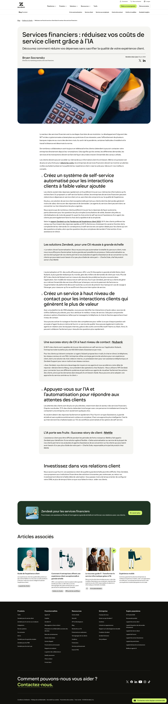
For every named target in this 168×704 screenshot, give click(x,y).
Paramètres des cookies (67, 700)
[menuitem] (147, 1)
